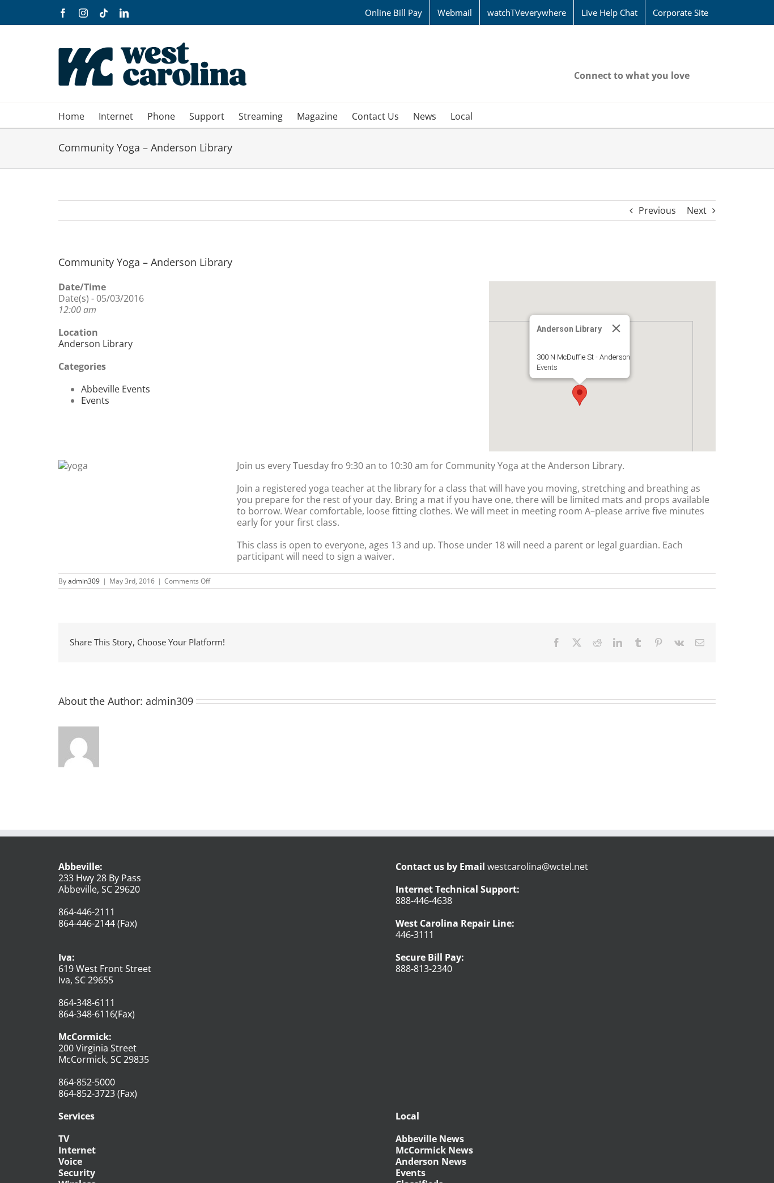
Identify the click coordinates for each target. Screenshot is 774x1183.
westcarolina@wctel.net (537, 866)
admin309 (84, 581)
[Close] (616, 328)
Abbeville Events (115, 389)
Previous (657, 210)
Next (697, 210)
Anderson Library (95, 343)
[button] (579, 395)
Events (547, 367)
